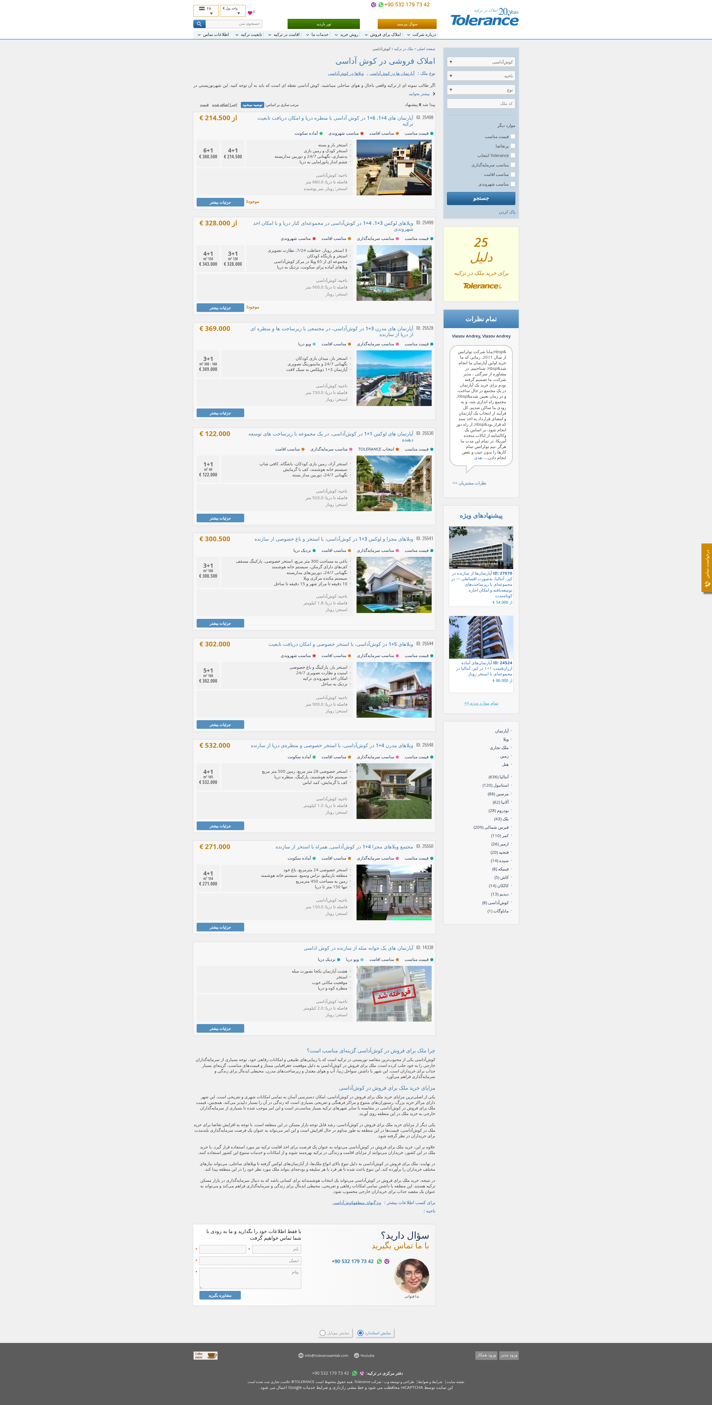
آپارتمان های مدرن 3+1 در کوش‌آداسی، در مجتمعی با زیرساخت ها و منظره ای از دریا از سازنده (331, 331)
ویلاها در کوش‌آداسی (346, 73)
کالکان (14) (499, 885)
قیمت (204, 104)
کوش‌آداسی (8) (495, 902)
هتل (505, 764)
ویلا (506, 739)
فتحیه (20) (500, 852)
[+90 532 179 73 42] (381, 5)
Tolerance (362, 1381)
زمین (504, 756)
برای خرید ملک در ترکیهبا (481, 266)
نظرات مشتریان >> (469, 483)
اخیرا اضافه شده (224, 104)
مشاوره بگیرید (220, 1295)
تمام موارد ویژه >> (481, 703)
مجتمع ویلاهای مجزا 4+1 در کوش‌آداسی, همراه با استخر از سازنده (344, 846)
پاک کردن (507, 212)
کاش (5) (502, 877)
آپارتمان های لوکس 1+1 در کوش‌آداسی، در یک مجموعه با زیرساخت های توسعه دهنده (330, 436)
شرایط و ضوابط (430, 1381)
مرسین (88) (498, 793)
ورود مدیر (509, 1354)
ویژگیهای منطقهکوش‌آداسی (357, 1202)
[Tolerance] (485, 17)
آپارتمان (502, 731)
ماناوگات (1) (498, 911)
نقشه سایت (455, 1381)
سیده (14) (500, 860)
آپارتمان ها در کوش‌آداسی (391, 73)
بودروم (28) (499, 810)
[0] (250, 14)
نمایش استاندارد (378, 1332)
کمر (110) (500, 835)
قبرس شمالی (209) (491, 827)
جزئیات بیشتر (220, 202)
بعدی (478, 457)
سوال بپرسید (407, 23)
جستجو (481, 197)
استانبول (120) (496, 785)
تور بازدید (324, 23)
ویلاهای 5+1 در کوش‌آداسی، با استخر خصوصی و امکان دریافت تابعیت (340, 644)
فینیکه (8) (500, 869)
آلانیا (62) (501, 802)
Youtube (367, 1355)
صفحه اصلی (426, 48)
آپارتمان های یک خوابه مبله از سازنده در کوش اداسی (358, 947)
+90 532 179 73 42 (407, 4)
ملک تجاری (499, 747)
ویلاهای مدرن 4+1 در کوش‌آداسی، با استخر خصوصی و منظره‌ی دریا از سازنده (332, 745)
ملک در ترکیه (403, 48)
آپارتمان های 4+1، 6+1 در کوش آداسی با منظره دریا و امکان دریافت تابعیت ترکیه (335, 120)
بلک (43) (501, 818)
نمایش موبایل (338, 1332)
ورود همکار (486, 1354)
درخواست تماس (707, 564)
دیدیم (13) (500, 894)
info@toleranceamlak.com (326, 1355)
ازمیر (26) (500, 844)
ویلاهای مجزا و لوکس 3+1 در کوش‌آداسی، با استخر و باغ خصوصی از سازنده (333, 538)
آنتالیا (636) (499, 776)
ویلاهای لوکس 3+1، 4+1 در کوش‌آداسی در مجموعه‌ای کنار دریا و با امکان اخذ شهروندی (333, 226)
